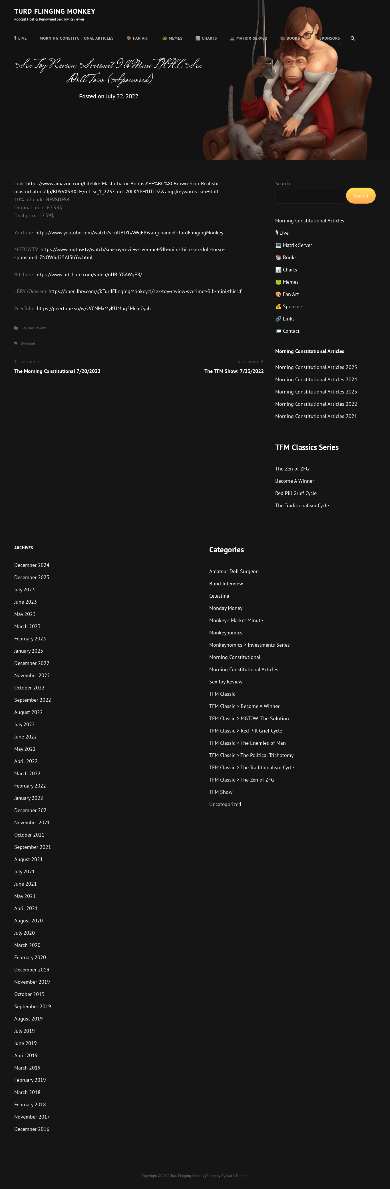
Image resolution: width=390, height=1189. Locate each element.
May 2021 (25, 896)
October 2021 (29, 834)
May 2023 (25, 614)
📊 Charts (206, 38)
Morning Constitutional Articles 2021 (316, 416)
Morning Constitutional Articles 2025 (316, 367)
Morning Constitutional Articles (77, 38)
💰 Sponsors (326, 38)
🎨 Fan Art (137, 38)
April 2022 (26, 761)
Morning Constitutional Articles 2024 (316, 379)
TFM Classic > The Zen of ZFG (241, 779)
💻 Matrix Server (248, 38)
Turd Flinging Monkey (54, 11)
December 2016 (31, 1129)
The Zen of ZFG (292, 468)
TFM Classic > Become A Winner (244, 706)
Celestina (219, 596)
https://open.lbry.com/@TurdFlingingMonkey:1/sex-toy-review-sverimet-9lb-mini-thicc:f (145, 291)
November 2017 (32, 1116)
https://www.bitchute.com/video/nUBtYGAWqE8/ (88, 274)
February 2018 (30, 1104)
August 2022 (28, 712)
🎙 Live (20, 38)
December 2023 (31, 577)
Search (282, 183)
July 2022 (24, 724)
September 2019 (32, 1006)
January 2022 (28, 798)
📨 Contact (287, 331)
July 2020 (24, 933)
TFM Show (220, 792)
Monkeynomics (225, 632)
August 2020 (28, 920)
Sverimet (28, 343)
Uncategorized (225, 804)
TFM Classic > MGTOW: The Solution (249, 718)
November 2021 (32, 822)
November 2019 (32, 982)
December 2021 (31, 810)
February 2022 (30, 785)
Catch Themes (237, 1175)
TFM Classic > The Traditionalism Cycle (251, 767)
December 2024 (31, 565)
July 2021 (24, 871)
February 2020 (30, 957)
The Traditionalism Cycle (302, 505)
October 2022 (29, 687)
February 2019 (30, 1080)
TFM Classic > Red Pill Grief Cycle (245, 730)
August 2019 (28, 1018)
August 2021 (28, 859)
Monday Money (225, 608)
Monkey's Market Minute (236, 620)
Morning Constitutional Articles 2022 (316, 404)
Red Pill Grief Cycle (296, 493)
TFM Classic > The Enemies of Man (247, 743)
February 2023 (30, 638)
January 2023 (28, 651)
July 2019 (24, 1031)
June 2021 (25, 883)
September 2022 (32, 700)
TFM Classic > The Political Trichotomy (251, 755)
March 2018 (27, 1092)
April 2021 (26, 908)
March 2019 (27, 1067)
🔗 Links (285, 318)
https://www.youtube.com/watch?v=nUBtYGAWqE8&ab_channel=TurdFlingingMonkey (129, 232)
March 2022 (27, 773)
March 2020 (27, 945)
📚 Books (290, 38)
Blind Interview (226, 583)
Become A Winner (294, 481)
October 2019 (29, 994)
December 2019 (31, 969)
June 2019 (25, 1043)
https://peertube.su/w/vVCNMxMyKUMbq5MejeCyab (94, 308)
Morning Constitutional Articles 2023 (316, 391)
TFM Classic (222, 694)
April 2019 (26, 1055)
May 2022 (25, 749)
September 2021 (32, 847)
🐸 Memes (172, 38)
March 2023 (27, 626)
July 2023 (24, 589)
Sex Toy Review (34, 328)
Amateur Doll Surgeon (234, 571)
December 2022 (31, 663)
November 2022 (32, 675)
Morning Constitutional (234, 657)
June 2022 (25, 736)
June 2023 (25, 601)
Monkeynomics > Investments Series (249, 645)
